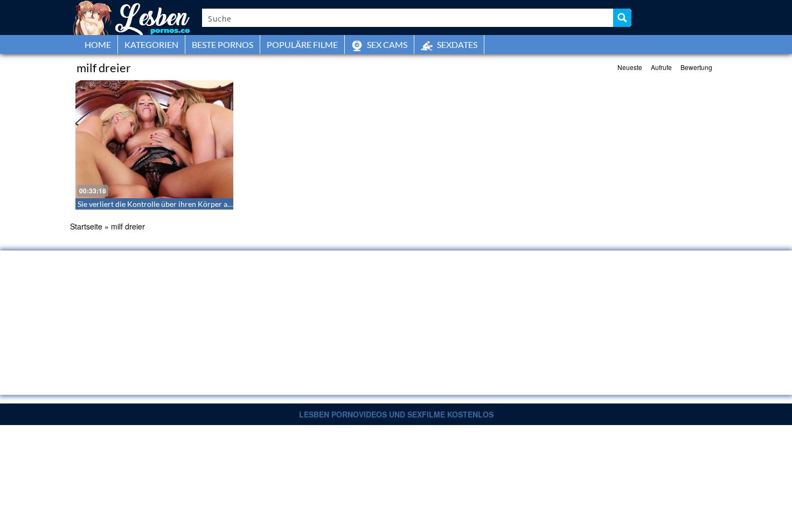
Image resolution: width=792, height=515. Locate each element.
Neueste (629, 67)
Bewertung (696, 67)
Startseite (86, 226)
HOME (98, 44)
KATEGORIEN (151, 44)
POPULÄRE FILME (302, 44)
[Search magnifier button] (622, 18)
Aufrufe (661, 67)
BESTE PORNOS (222, 44)
